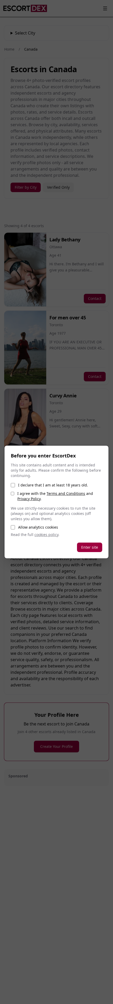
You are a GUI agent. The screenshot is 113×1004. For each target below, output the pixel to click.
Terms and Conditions (66, 493)
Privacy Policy (28, 498)
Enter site (89, 547)
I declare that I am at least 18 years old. (53, 485)
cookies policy (46, 534)
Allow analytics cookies (38, 527)
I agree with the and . (55, 496)
